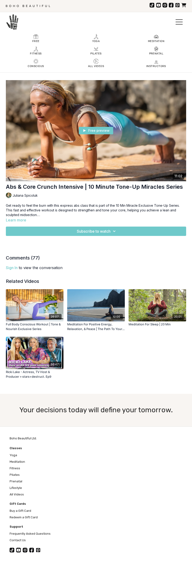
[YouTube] (158, 5)
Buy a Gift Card (20, 510)
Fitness (15, 468)
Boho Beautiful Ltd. (23, 438)
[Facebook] (171, 5)
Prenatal (16, 481)
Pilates (15, 475)
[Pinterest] (177, 5)
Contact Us (18, 540)
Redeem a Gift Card (24, 517)
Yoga (13, 455)
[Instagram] (164, 5)
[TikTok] (152, 5)
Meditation (17, 461)
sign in (12, 267)
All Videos (17, 494)
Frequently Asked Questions (30, 533)
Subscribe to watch (94, 231)
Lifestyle (16, 488)
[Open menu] (179, 22)
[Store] (183, 5)
